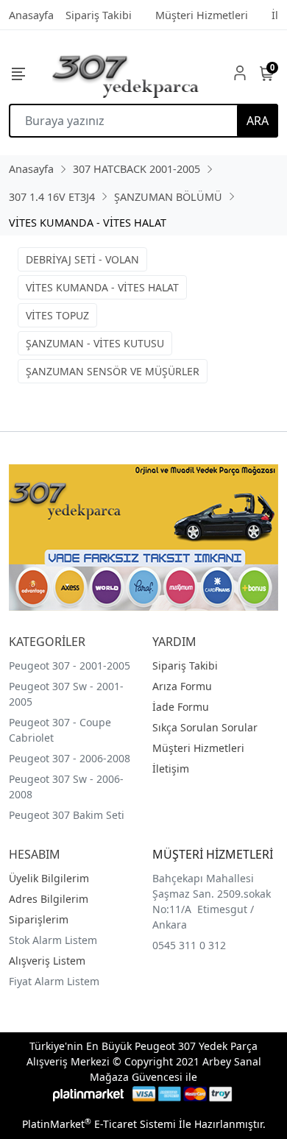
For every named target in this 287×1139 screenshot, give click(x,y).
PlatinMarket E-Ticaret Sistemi (99, 1124)
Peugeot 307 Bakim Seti (66, 815)
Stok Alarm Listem (53, 940)
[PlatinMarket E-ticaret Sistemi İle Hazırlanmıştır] (88, 1093)
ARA (258, 121)
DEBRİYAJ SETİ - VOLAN (82, 259)
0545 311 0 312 (189, 945)
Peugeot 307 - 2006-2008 (69, 758)
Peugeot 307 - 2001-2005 (69, 666)
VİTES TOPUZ (57, 315)
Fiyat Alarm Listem (54, 981)
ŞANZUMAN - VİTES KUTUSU (95, 343)
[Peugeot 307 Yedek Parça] (125, 73)
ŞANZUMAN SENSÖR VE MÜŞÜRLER (112, 371)
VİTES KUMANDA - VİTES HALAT (102, 287)
